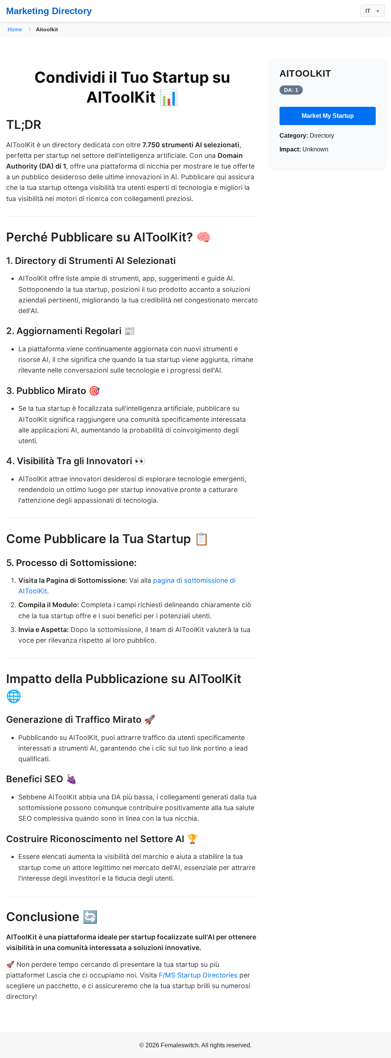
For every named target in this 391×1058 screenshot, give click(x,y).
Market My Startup (328, 116)
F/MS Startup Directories (198, 975)
